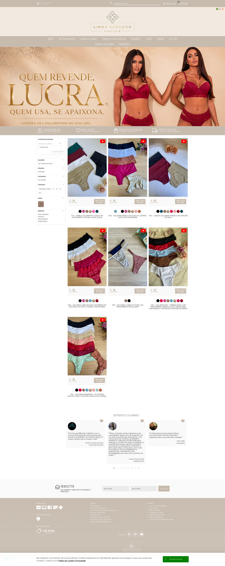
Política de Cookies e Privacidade (72, 561)
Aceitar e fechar (175, 559)
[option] (112, 86)
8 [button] (138, 468)
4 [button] (124, 468)
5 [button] (128, 468)
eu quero (163, 489)
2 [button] (112, 123)
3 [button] (116, 123)
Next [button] (186, 442)
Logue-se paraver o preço (99, 201)
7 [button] (135, 468)
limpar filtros (58, 152)
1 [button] (109, 123)
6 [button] (131, 468)
